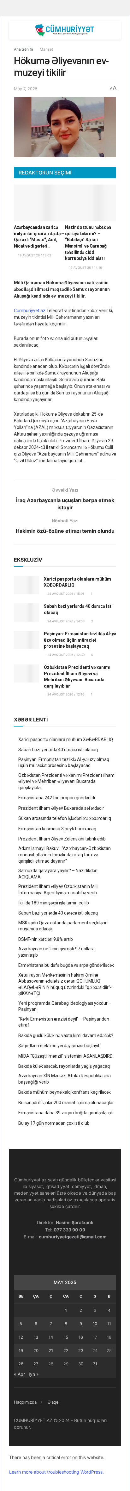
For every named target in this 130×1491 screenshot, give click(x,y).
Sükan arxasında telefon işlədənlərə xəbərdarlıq (64, 818)
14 (51, 1337)
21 (51, 1350)
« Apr (19, 1374)
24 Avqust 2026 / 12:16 (65, 694)
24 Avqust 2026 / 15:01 (65, 593)
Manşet (46, 49)
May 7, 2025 (26, 88)
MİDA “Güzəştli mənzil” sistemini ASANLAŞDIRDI (66, 1056)
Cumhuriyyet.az (29, 310)
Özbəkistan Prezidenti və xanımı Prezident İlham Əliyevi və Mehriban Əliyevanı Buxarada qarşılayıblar (66, 781)
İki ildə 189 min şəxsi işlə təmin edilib (53, 902)
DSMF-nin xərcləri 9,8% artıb (45, 939)
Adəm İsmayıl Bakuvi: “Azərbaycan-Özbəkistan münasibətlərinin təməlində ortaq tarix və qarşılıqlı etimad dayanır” (64, 854)
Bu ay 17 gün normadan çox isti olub (54, 1123)
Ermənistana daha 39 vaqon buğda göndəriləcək (65, 1112)
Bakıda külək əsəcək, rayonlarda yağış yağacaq (64, 1066)
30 (80, 1363)
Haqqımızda (25, 1402)
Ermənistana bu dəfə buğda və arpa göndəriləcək (66, 965)
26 (20, 1363)
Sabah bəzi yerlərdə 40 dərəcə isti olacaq (58, 749)
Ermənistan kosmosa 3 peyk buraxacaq (57, 828)
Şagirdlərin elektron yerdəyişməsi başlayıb (59, 1045)
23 (80, 1350)
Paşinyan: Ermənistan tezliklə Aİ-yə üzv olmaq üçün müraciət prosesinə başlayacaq (80, 640)
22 (65, 1350)
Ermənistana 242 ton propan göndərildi (56, 797)
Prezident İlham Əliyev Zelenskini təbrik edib (62, 838)
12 (21, 1337)
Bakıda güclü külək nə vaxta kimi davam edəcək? (65, 1035)
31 (95, 1363)
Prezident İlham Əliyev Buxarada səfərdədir (61, 808)
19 (21, 1350)
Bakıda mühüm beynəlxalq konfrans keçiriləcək (64, 1092)
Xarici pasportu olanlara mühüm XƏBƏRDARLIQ (65, 739)
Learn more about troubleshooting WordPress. (56, 1472)
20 (35, 1350)
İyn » (34, 1374)
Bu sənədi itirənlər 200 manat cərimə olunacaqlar (66, 1102)
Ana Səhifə (23, 49)
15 (66, 1337)
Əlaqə (53, 1402)
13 (36, 1337)
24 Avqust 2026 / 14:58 (65, 621)
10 (95, 1323)
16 (81, 1337)
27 (35, 1363)
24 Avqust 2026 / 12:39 (65, 655)
